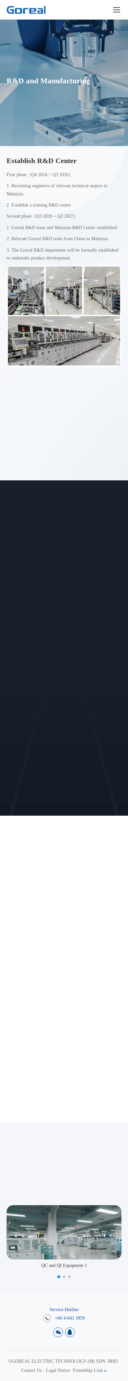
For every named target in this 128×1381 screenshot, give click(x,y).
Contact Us (31, 1370)
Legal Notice (58, 1370)
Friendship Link (88, 1370)
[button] (58, 1276)
